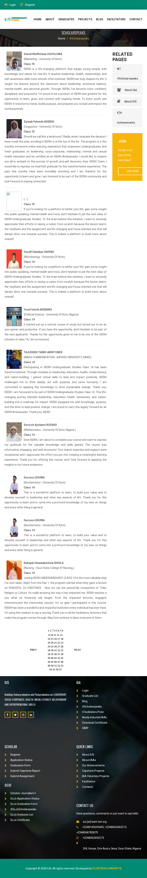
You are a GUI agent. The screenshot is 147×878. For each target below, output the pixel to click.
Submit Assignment (22, 776)
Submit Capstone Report (25, 770)
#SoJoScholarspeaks (23, 809)
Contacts (87, 786)
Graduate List (90, 695)
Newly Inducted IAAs (94, 717)
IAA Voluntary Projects (95, 776)
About (50, 19)
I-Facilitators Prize (93, 711)
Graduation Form (20, 765)
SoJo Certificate (20, 819)
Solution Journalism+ (23, 793)
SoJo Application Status (24, 798)
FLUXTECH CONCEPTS (107, 868)
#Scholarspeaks (79, 38)
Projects (85, 19)
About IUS (130, 101)
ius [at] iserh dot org (95, 821)
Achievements (126, 122)
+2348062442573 (93, 837)
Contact (135, 19)
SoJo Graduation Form (24, 803)
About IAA (131, 90)
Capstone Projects (93, 770)
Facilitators (116, 19)
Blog (99, 19)
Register (30, 4)
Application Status (21, 760)
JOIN (122, 141)
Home (38, 19)
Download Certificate (94, 722)
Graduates (66, 19)
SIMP (85, 728)
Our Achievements (93, 765)
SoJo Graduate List (21, 814)
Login (12, 4)
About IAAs (89, 760)
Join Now (132, 171)
